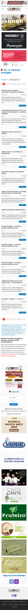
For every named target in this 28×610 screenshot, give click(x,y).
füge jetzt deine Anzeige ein (8, 355)
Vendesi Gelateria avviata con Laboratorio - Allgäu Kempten (12, 281)
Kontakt (11, 604)
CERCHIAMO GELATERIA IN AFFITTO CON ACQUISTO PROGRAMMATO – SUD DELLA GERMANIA (14, 112)
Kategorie (4, 79)
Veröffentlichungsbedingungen (9, 354)
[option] (12, 6)
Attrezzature (5, 195)
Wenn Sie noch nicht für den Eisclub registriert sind (14, 412)
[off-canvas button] (2, 9)
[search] (26, 8)
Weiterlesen (22, 105)
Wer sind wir (4, 604)
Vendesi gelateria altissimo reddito (13, 210)
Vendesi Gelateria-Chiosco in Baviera (11, 132)
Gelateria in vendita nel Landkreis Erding (13, 172)
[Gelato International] (14, 9)
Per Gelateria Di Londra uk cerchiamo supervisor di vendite (13, 91)
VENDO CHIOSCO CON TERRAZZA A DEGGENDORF (12, 152)
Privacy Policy (23, 604)
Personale (4, 94)
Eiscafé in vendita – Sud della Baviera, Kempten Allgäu (11, 227)
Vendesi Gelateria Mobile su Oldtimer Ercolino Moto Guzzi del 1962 (14, 192)
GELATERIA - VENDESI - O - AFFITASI (12, 299)
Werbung (16, 604)
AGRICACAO (8, 6)
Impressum (14, 606)
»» (23, 84)
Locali (3, 116)
